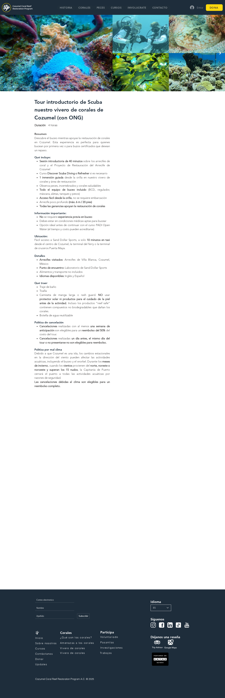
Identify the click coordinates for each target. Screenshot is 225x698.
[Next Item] (220, 53)
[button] (84, 7)
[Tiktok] (178, 625)
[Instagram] (153, 625)
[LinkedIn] (170, 625)
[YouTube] (186, 625)
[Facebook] (161, 625)
